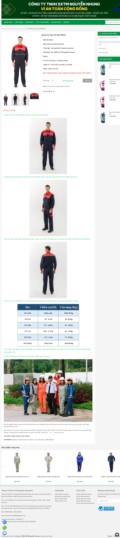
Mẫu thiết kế (50, 439)
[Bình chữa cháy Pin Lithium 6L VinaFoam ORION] (103, 101)
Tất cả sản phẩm (42, 22)
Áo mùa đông (40, 439)
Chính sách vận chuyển (83, 498)
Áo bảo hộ (30, 439)
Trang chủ (8, 22)
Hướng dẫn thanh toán (83, 501)
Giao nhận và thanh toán (62, 496)
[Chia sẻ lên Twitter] (52, 91)
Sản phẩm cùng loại (10, 447)
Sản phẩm (29, 22)
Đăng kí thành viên (61, 501)
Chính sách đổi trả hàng (83, 494)
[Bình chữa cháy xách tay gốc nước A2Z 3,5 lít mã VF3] (103, 69)
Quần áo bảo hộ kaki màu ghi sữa (48, 476)
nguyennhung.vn (59, 432)
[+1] (54, 91)
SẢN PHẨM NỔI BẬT (105, 59)
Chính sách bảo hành (83, 496)
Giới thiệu (19, 22)
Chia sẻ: (45, 91)
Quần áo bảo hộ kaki (19, 439)
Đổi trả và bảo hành (61, 498)
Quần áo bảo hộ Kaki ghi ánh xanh (17, 476)
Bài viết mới (56, 22)
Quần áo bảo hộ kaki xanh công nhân (80, 476)
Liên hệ (66, 22)
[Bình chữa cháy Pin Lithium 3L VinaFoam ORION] (103, 85)
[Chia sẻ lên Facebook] (49, 91)
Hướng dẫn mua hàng (62, 494)
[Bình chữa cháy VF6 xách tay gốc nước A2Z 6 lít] (103, 117)
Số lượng (46, 80)
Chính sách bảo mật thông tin (85, 503)
